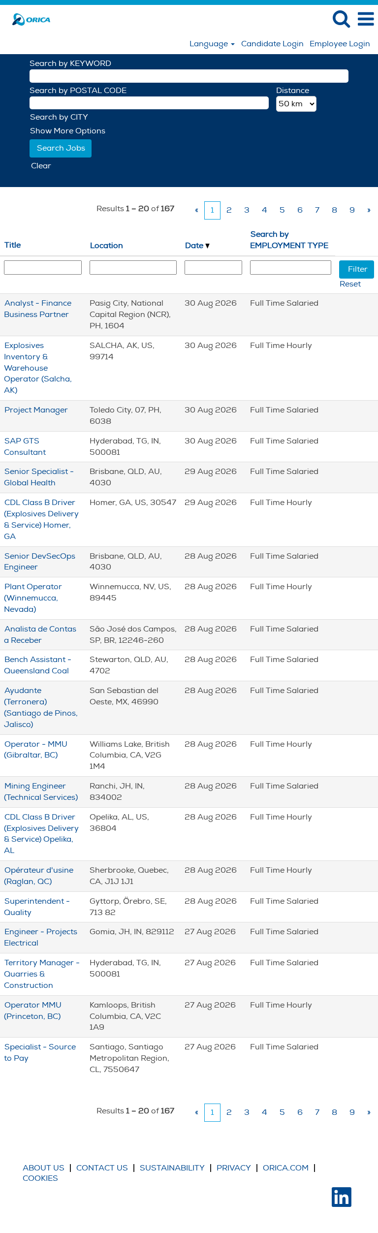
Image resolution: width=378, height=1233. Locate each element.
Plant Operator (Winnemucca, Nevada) (33, 598)
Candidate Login (272, 43)
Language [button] (209, 43)
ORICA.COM (286, 1168)
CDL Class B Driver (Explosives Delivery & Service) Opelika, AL (41, 834)
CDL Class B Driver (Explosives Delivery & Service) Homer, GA (41, 519)
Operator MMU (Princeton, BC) (33, 1010)
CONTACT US (102, 1168)
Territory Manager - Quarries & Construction (42, 974)
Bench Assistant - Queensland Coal (37, 665)
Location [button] (106, 246)
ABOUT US (43, 1168)
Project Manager (36, 410)
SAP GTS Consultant (25, 446)
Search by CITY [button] (59, 117)
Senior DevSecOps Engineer (39, 561)
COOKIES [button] (40, 1178)
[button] (365, 19)
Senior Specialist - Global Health (39, 477)
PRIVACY (234, 1168)
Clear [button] (41, 166)
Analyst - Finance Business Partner (37, 308)
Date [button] (195, 246)
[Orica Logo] (27, 18)
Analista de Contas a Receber (40, 634)
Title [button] (12, 245)
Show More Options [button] (67, 131)
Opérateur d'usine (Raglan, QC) (38, 875)
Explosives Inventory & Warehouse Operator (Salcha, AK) (38, 368)
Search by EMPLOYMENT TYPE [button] (289, 240)
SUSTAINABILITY (172, 1168)
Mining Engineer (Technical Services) (41, 791)
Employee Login (340, 43)
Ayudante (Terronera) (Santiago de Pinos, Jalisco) (41, 707)
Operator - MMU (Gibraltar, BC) (35, 749)
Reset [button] (350, 284)
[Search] (341, 18)
